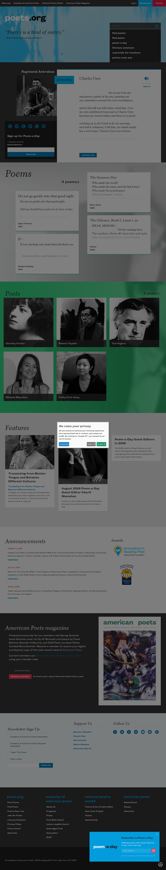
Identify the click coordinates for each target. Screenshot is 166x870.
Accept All (101, 444)
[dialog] (83, 435)
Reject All (91, 444)
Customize (64, 444)
